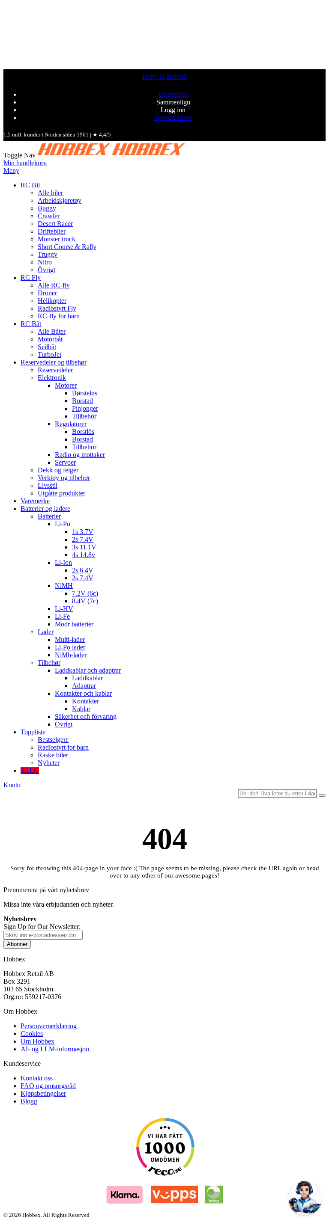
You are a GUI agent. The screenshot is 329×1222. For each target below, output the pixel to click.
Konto (12, 785)
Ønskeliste (173, 94)
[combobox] (277, 793)
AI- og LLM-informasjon (55, 1049)
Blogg (29, 1101)
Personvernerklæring (49, 1025)
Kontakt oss (37, 1078)
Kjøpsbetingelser (43, 1093)
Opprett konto (173, 117)
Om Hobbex (37, 1041)
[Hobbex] (111, 155)
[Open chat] (305, 1198)
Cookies (32, 1033)
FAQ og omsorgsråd (48, 1085)
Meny (11, 170)
